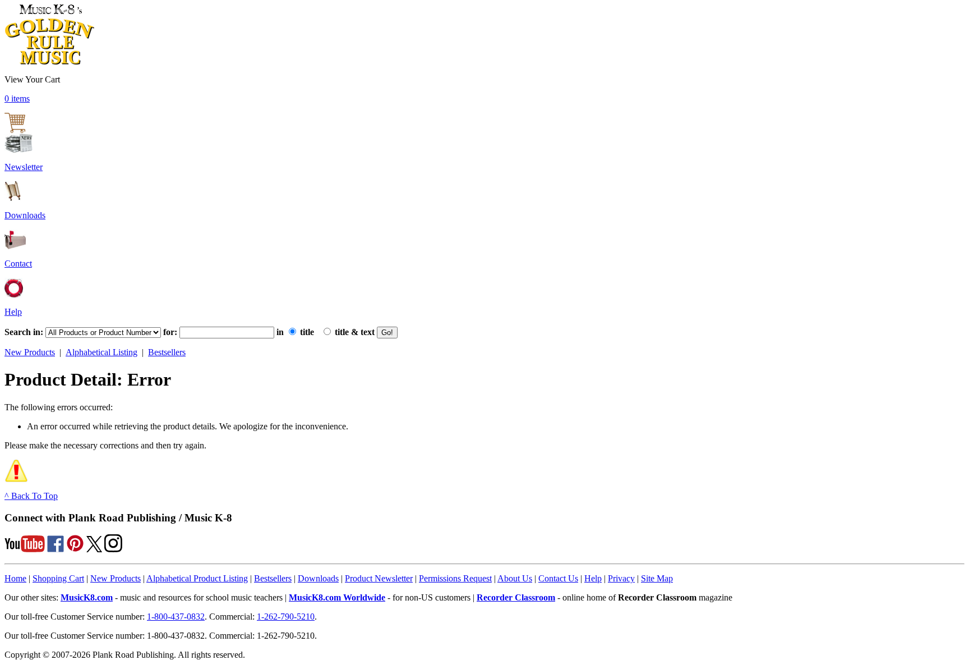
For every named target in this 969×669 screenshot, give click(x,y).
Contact (18, 263)
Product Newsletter (379, 578)
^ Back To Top (31, 496)
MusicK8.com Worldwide (337, 597)
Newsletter (23, 167)
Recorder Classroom (516, 597)
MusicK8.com (87, 597)
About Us (514, 578)
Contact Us (558, 578)
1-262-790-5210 (286, 616)
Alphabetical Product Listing (197, 578)
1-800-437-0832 (176, 616)
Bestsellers (167, 352)
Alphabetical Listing (101, 352)
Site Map (657, 578)
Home (15, 578)
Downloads (24, 215)
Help (13, 312)
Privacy (621, 578)
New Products (29, 352)
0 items (17, 98)
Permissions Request (455, 578)
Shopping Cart (58, 578)
